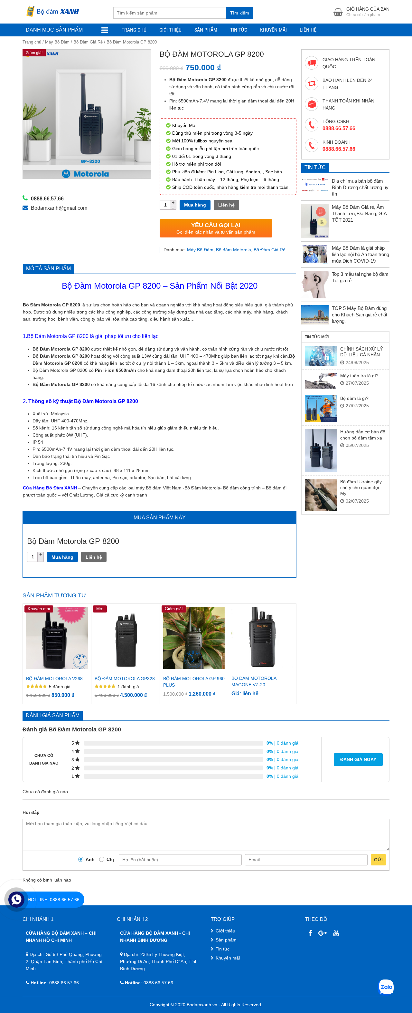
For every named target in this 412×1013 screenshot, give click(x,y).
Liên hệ (226, 204)
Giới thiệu (170, 30)
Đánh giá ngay (358, 759)
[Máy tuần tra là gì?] (321, 381)
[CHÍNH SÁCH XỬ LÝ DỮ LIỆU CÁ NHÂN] (321, 356)
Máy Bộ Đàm (57, 42)
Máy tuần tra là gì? (359, 375)
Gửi (378, 859)
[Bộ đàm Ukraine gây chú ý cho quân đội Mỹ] (321, 495)
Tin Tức (238, 30)
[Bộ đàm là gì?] (321, 408)
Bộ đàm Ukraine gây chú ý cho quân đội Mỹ (361, 487)
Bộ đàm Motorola (233, 249)
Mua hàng (195, 204)
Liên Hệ (308, 30)
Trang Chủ (134, 30)
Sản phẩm (205, 30)
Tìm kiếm (239, 12)
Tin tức (222, 948)
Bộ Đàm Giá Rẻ (88, 42)
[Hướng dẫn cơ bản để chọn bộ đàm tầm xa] (321, 450)
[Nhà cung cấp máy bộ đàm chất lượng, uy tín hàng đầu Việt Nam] (52, 10)
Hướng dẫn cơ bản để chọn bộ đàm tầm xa (362, 434)
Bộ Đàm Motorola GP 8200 (111, 286)
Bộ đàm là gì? (354, 398)
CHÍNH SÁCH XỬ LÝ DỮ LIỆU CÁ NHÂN (361, 351)
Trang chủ (32, 42)
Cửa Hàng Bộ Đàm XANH (50, 487)
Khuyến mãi (273, 30)
